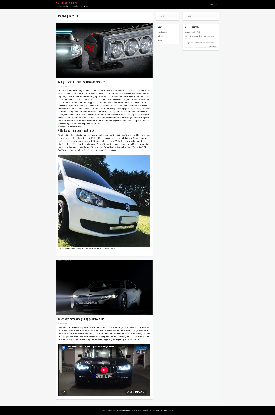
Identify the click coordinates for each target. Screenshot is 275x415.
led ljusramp (128, 115)
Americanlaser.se (67, 3)
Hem (211, 4)
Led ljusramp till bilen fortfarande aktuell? (81, 82)
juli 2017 (161, 36)
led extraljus (74, 135)
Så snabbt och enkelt (192, 32)
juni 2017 (161, 40)
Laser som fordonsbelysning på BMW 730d (81, 319)
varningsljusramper (141, 109)
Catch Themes (168, 410)
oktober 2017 (162, 32)
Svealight (70, 339)
